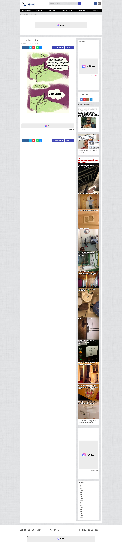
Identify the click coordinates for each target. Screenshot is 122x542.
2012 (81, 516)
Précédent (59, 47)
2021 (81, 496)
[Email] (91, 99)
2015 (81, 509)
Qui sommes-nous (82, 10)
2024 (81, 490)
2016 (81, 507)
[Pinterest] (84, 99)
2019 (81, 501)
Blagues (39, 10)
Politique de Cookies (88, 530)
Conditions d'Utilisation (30, 530)
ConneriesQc (25, 43)
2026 (81, 486)
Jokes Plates (50, 10)
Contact (95, 10)
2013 (81, 513)
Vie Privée (54, 530)
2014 (81, 511)
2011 (81, 518)
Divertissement (27, 10)
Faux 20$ (82, 130)
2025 (81, 488)
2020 (81, 499)
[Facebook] (81, 99)
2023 (81, 492)
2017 (81, 505)
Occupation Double (65, 10)
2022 (81, 494)
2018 (81, 503)
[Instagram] (87, 99)
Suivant (69, 47)
